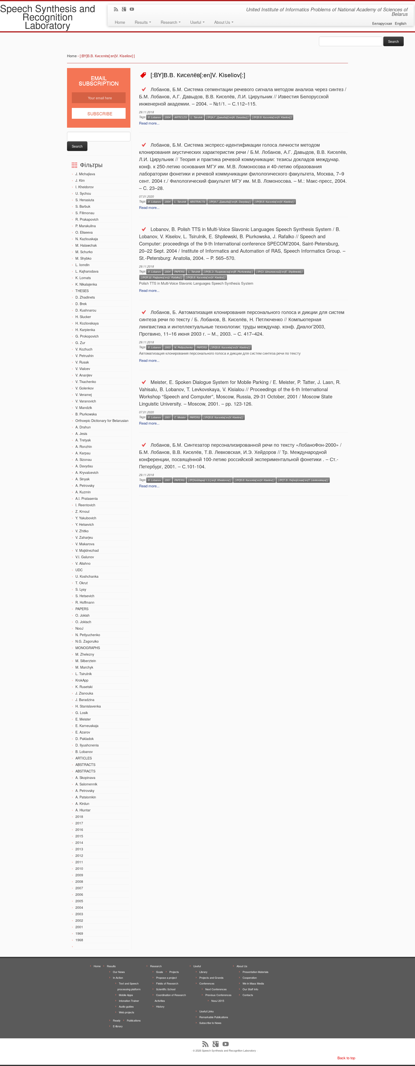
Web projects (126, 1012)
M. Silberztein (85, 660)
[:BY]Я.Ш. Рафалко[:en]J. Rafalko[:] (161, 277)
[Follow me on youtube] (133, 9)
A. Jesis (81, 433)
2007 (79, 887)
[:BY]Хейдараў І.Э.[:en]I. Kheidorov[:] (209, 480)
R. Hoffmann (84, 602)
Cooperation (250, 977)
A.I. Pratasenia (86, 498)
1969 (79, 933)
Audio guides (126, 1006)
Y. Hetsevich (84, 524)
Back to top (346, 1057)
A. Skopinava (85, 777)
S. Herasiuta (84, 199)
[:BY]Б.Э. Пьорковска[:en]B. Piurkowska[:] (228, 271)
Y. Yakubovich (85, 517)
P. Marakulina (85, 225)
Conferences (206, 983)
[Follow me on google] (125, 9)
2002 (79, 920)
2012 (79, 855)
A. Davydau (84, 466)
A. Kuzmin (83, 491)
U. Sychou (83, 193)
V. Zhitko (82, 530)
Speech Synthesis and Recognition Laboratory (47, 16)
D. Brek (81, 303)
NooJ (79, 628)
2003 (79, 913)
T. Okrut (81, 582)
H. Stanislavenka (88, 706)
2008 (79, 881)
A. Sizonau (83, 459)
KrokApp (81, 680)
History (160, 1006)
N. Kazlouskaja (86, 238)
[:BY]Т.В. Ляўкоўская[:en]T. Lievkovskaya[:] (303, 480)
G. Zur (80, 342)
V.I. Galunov (84, 556)
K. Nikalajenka (86, 284)
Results (142, 22)
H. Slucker (83, 316)
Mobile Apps (126, 995)
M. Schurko (84, 251)
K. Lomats (83, 277)
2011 (79, 861)
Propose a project (166, 977)
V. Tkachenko (85, 381)
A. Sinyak (82, 479)
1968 (79, 939)
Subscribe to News (210, 1023)
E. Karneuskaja (86, 725)
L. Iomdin (82, 264)
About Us (222, 22)
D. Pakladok (84, 738)
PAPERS (81, 608)
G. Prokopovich (87, 336)
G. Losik (81, 712)
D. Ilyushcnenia (87, 745)
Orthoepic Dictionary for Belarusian (101, 420)
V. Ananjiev (83, 375)
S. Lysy (80, 589)
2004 (79, 907)
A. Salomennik (86, 784)
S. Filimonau (84, 212)
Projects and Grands (211, 977)
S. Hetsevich (84, 595)
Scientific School (165, 989)
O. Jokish (82, 615)
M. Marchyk (84, 667)
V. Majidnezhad (87, 550)
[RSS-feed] (118, 9)
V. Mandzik (83, 407)
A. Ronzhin (83, 446)
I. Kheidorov (84, 186)
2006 (79, 894)
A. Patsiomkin (85, 797)
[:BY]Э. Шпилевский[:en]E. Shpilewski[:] (279, 271)
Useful (196, 22)
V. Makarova (84, 543)
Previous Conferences (218, 995)
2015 (79, 836)
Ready (117, 1020)
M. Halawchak (86, 245)
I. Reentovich (85, 504)
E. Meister (83, 719)
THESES (82, 290)
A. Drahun (83, 427)
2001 (79, 926)
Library (203, 972)
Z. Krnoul (82, 511)
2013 (79, 849)
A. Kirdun (82, 803)
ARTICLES (83, 758)
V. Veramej (83, 394)
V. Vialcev (82, 368)
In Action (118, 977)
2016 (79, 829)
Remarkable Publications (213, 1017)
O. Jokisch (83, 621)
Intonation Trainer (129, 1001)
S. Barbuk (82, 206)
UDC (79, 569)
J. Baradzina (84, 699)
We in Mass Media (253, 983)
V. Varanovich (85, 401)
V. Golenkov (84, 388)
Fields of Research (167, 983)
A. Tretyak (83, 440)
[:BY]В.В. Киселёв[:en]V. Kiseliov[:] (272, 117)
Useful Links (206, 1011)
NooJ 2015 (217, 1001)
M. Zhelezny (84, 654)
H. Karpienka (85, 329)
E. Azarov (82, 732)
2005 (79, 900)
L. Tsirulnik (83, 673)
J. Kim (80, 180)
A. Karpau (83, 453)
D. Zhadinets (85, 297)
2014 (79, 842)
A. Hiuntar (83, 810)
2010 (79, 868)
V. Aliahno (83, 563)
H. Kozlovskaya (87, 323)
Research (169, 22)
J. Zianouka (84, 693)
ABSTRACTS (85, 764)
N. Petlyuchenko (87, 634)
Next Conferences (216, 989)
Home (120, 22)
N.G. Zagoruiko (87, 641)
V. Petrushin (84, 355)
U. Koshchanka (86, 576)
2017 (79, 823)
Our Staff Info (250, 989)
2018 (79, 816)
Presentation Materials (256, 972)
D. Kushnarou (85, 310)
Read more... (149, 122)
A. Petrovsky (84, 485)
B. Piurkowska (86, 414)
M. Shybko (83, 258)
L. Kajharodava (86, 271)
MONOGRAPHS (87, 647)
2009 (79, 874)
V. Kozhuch (83, 349)
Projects (174, 972)
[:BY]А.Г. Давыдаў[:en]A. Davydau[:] (227, 117)
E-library (118, 1026)
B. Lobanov (84, 751)
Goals (159, 972)
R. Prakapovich (86, 219)
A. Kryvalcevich (86, 472)
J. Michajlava (85, 173)
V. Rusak (82, 362)
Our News (119, 972)
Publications (134, 1020)
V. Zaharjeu (84, 537)
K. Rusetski (83, 686)
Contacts (248, 995)
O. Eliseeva (84, 232)
